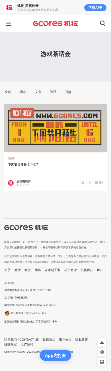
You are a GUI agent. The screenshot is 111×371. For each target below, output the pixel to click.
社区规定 (10, 344)
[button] (102, 342)
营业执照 (9, 283)
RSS (99, 270)
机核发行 (87, 270)
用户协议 (65, 340)
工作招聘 (27, 344)
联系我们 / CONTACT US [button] (21, 340)
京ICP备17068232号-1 (17, 297)
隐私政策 (81, 340)
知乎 (7, 270)
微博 (18, 270)
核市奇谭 (70, 270)
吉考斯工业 (52, 270)
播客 (38, 270)
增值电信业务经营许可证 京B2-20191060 (27, 290)
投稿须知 (49, 340)
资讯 (11, 158)
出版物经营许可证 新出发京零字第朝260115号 (30, 321)
